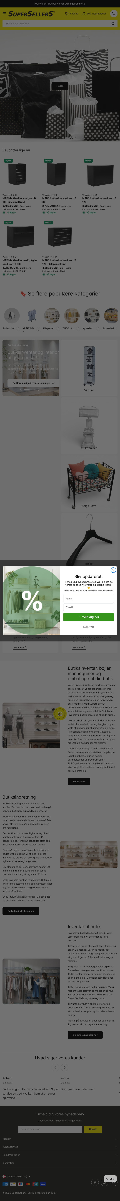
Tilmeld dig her (88, 617)
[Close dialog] (113, 570)
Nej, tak (88, 627)
